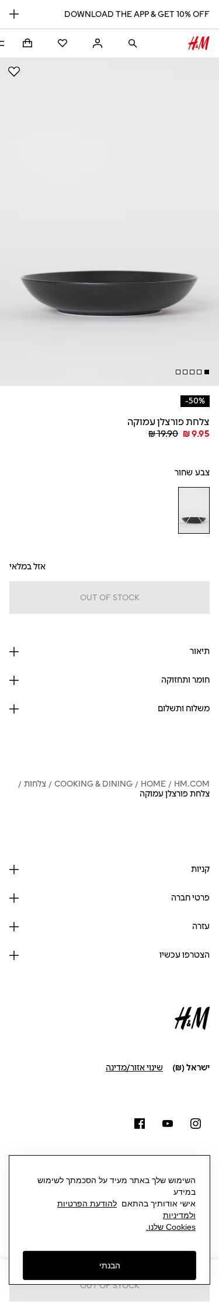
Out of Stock (110, 598)
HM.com (192, 784)
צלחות (35, 784)
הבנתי (109, 1265)
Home (153, 784)
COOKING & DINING (93, 784)
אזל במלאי (27, 567)
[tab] (207, 372)
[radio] (193, 510)
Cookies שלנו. (171, 1227)
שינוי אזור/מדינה (134, 1068)
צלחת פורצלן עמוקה (175, 794)
